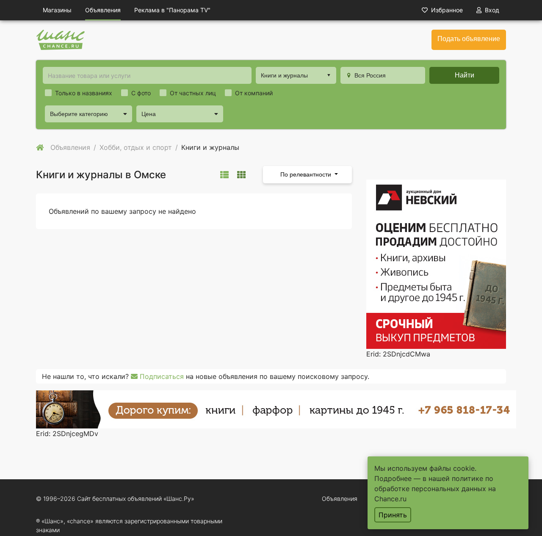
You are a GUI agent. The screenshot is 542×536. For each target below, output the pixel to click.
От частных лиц (193, 93)
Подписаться (161, 376)
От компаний (254, 93)
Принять (393, 515)
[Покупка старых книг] (276, 408)
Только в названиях (83, 93)
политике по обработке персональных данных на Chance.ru (435, 488)
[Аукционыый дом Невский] (436, 263)
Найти (464, 75)
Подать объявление (468, 38)
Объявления (103, 10)
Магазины (57, 10)
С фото (141, 93)
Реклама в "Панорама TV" (172, 10)
